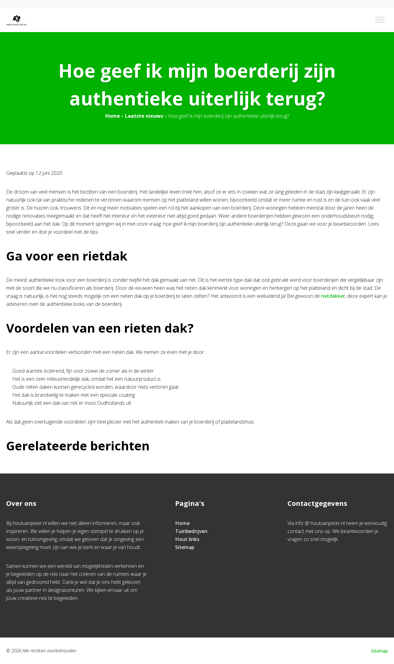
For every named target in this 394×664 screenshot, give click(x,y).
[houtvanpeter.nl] (16, 20)
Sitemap (184, 547)
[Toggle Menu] (380, 20)
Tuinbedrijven (191, 531)
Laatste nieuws (144, 116)
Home (112, 116)
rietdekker (333, 296)
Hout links (187, 539)
